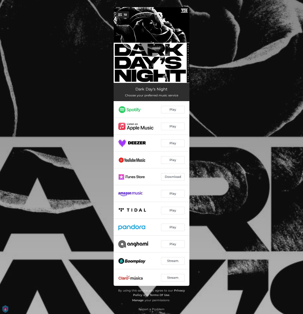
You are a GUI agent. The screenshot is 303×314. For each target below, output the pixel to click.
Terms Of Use (159, 295)
